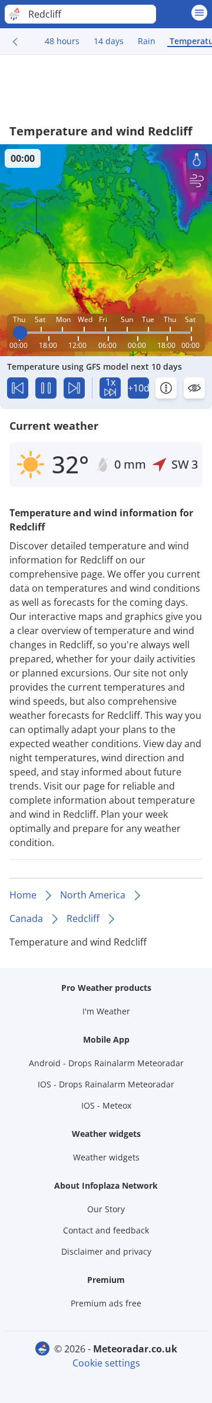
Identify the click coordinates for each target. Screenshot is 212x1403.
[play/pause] (46, 388)
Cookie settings (106, 1362)
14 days (109, 41)
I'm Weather (106, 1011)
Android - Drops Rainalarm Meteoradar (106, 1063)
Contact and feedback (106, 1230)
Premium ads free (106, 1303)
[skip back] (17, 388)
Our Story (106, 1209)
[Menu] (199, 13)
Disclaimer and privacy (106, 1251)
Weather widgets (106, 1157)
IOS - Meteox (106, 1105)
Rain (146, 41)
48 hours (62, 41)
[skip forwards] (74, 388)
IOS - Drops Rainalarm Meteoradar (106, 1084)
